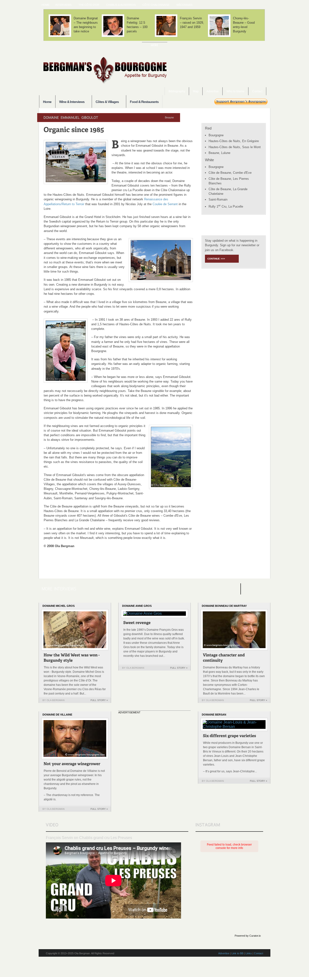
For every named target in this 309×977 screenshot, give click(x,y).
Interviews (61, 5)
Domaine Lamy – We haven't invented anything (85, 24)
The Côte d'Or (87, 5)
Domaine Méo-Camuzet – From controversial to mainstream (244, 24)
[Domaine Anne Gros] (137, 623)
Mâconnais (183, 5)
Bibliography (177, 91)
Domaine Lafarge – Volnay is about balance (139, 22)
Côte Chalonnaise (154, 5)
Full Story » (99, 700)
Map (196, 91)
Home (45, 4)
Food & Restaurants (144, 102)
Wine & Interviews (69, 102)
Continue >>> (216, 258)
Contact (257, 91)
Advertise (212, 91)
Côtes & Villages (105, 102)
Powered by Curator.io (248, 935)
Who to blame (235, 91)
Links (249, 953)
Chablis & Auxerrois (119, 5)
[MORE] (154, 45)
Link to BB (237, 953)
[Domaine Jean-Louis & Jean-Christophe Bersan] (229, 736)
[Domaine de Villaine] (72, 764)
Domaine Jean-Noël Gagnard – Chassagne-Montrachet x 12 (191, 24)
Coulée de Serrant (165, 204)
